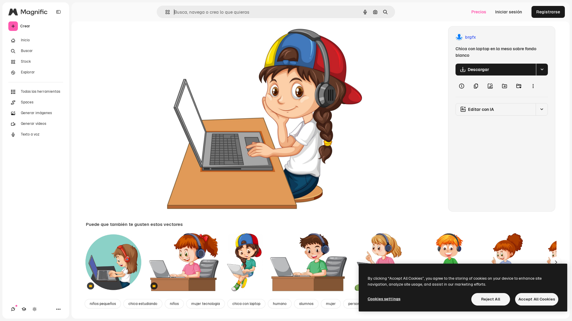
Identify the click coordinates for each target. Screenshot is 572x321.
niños (174, 303)
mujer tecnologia (205, 303)
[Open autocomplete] (165, 12)
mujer (331, 303)
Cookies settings (384, 298)
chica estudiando (142, 303)
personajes (357, 303)
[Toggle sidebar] (58, 12)
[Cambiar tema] (34, 309)
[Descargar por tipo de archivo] (542, 69)
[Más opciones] (533, 86)
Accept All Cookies (536, 299)
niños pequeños (103, 303)
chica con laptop (246, 303)
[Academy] (24, 309)
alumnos (306, 303)
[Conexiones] (13, 309)
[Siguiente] (556, 262)
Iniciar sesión (508, 12)
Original (202, 37)
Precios (478, 12)
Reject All (490, 299)
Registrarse (548, 12)
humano (280, 303)
